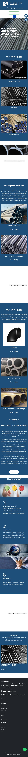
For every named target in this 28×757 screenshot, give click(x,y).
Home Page (3, 705)
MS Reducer (3, 727)
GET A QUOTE (14, 12)
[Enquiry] (26, 15)
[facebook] (7, 698)
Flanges (2, 729)
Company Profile (4, 708)
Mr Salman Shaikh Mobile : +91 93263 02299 (9, 690)
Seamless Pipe (3, 722)
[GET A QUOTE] (14, 16)
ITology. (19, 754)
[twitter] (4, 698)
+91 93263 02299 (12, 7)
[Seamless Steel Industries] (14, 3)
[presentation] (3, 34)
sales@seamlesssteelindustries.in (16, 8)
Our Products (3, 710)
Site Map (2, 715)
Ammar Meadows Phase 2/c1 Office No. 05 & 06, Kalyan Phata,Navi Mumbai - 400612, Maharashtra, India (14, 685)
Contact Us (3, 713)
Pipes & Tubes (3, 724)
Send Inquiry (3, 669)
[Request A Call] (26, 19)
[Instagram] (2, 698)
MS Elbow (2, 732)
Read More (14, 472)
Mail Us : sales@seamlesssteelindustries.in (14, 695)
